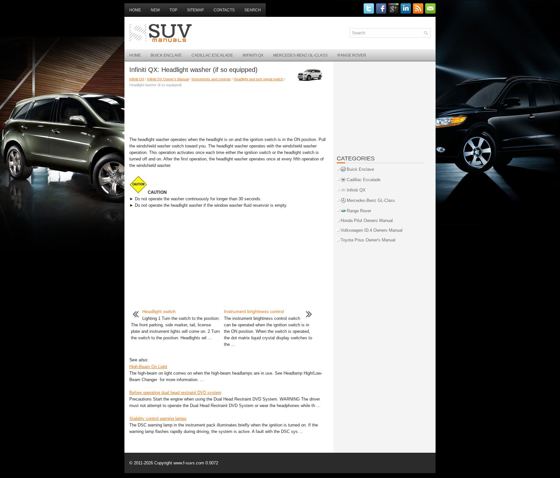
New (155, 10)
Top (173, 10)
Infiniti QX (253, 55)
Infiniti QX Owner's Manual (168, 79)
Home (135, 10)
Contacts (224, 10)
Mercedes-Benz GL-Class (300, 55)
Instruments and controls (211, 79)
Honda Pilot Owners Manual (367, 220)
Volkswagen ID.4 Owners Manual (371, 230)
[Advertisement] (229, 110)
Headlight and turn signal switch (258, 79)
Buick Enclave (166, 55)
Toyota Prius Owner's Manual (368, 240)
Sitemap (195, 10)
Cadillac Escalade (212, 55)
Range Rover (351, 55)
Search (252, 10)
